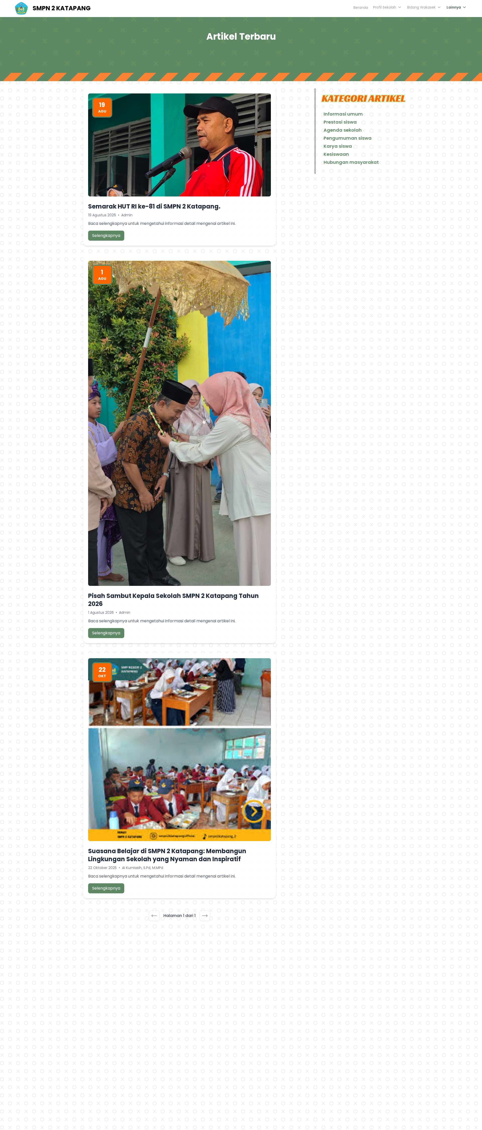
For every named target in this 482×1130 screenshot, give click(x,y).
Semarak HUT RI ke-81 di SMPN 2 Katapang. (154, 206)
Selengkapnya (106, 235)
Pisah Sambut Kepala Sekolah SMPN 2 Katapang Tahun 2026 (173, 600)
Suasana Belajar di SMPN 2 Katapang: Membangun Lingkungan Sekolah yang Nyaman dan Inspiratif (167, 855)
